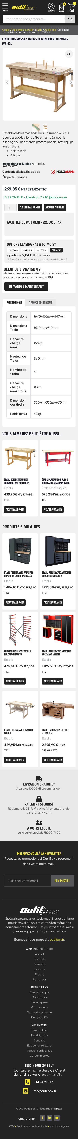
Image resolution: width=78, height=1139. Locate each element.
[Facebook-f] (42, 1118)
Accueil (6, 29)
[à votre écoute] (39, 822)
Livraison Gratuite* (39, 784)
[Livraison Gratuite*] (39, 779)
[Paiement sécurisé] (39, 799)
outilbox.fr (57, 939)
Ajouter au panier (30, 207)
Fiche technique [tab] (14, 302)
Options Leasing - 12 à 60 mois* (31, 244)
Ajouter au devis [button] (54, 207)
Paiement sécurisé (39, 804)
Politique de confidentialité (32, 1126)
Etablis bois (50, 29)
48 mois (41, 249)
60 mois (56, 249)
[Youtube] (57, 1118)
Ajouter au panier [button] (15, 509)
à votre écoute (39, 828)
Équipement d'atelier (22, 29)
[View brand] (63, 171)
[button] (7, 82)
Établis (38, 29)
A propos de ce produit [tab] (40, 302)
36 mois (27, 249)
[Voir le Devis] (61, 7)
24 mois (13, 249)
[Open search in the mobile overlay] (39, 19)
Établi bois (21, 177)
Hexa (59, 1108)
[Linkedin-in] (49, 1118)
